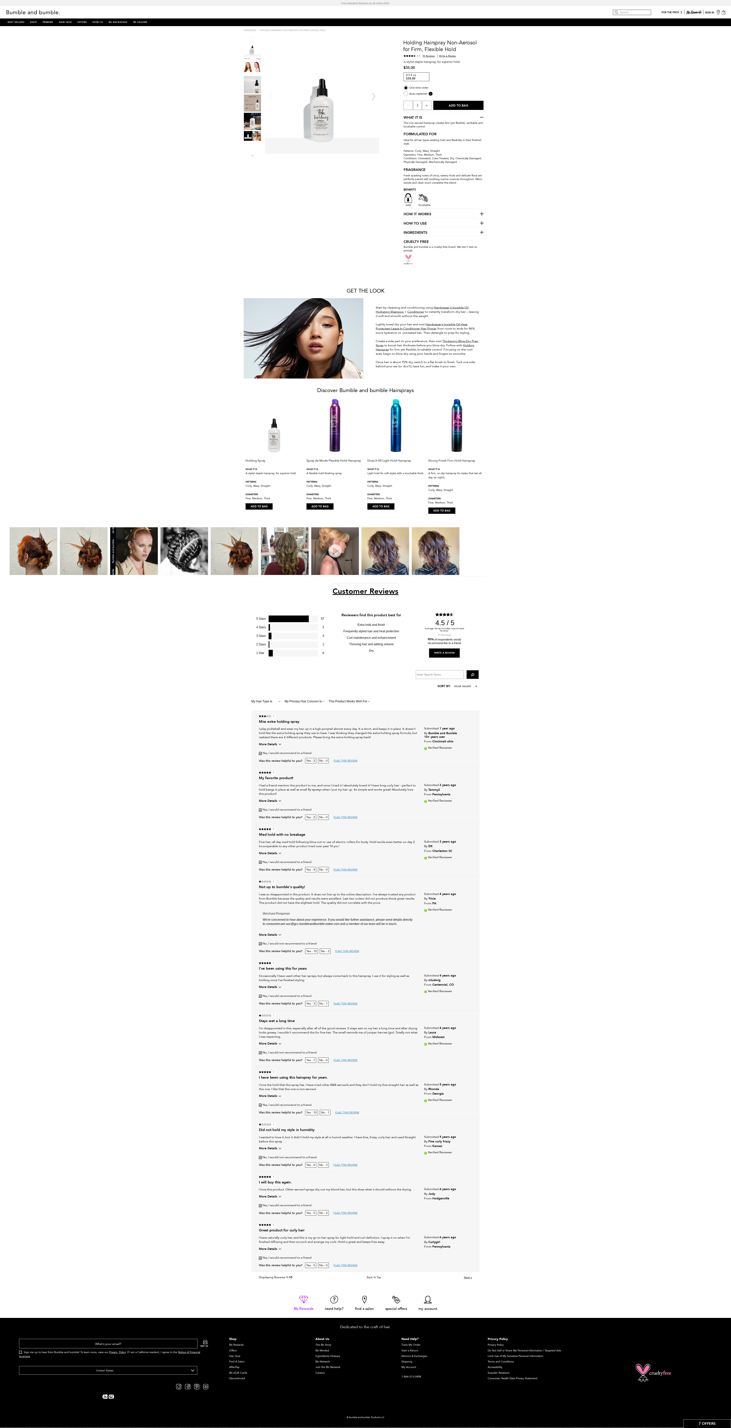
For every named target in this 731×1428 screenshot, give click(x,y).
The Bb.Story (323, 1345)
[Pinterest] (196, 1386)
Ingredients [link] (415, 233)
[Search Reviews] (473, 674)
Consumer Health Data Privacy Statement (512, 1378)
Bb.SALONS (140, 22)
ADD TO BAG (259, 506)
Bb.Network (322, 1361)
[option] (274, 454)
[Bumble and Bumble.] (34, 12)
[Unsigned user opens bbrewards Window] (694, 11)
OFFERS (82, 22)
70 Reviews (428, 56)
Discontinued (237, 1378)
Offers (233, 1350)
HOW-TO (98, 22)
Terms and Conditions (501, 1361)
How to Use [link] (415, 223)
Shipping (406, 1361)
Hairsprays (250, 30)
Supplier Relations (498, 1373)
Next (468, 1277)
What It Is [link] (413, 117)
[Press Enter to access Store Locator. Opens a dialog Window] (718, 12)
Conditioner (415, 312)
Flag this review (345, 761)
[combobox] (108, 1370)
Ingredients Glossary (327, 1356)
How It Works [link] (417, 214)
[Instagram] (178, 1386)
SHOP (33, 22)
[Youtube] (205, 1386)
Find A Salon (236, 1361)
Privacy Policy (117, 1352)
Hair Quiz (234, 1356)
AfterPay (234, 1367)
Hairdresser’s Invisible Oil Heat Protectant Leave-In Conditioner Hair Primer (422, 326)
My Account (408, 1367)
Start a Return (409, 1350)
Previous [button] (252, 37)
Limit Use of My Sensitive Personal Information (515, 1356)
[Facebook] (187, 1386)
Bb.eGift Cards (238, 1373)
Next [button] (252, 155)
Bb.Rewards (236, 1345)
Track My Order (411, 1345)
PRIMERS (48, 22)
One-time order (418, 88)
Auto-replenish (418, 94)
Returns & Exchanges (414, 1356)
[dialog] (113, 1350)
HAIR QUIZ (65, 22)
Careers (320, 1373)
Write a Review (447, 56)
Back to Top (374, 1277)
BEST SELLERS (16, 22)
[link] (303, 1303)
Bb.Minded (322, 1350)
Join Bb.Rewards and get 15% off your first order (365, 3)
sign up (204, 1345)
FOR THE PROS (670, 12)
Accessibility (495, 1367)
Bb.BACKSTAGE (118, 22)
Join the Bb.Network (327, 1367)
